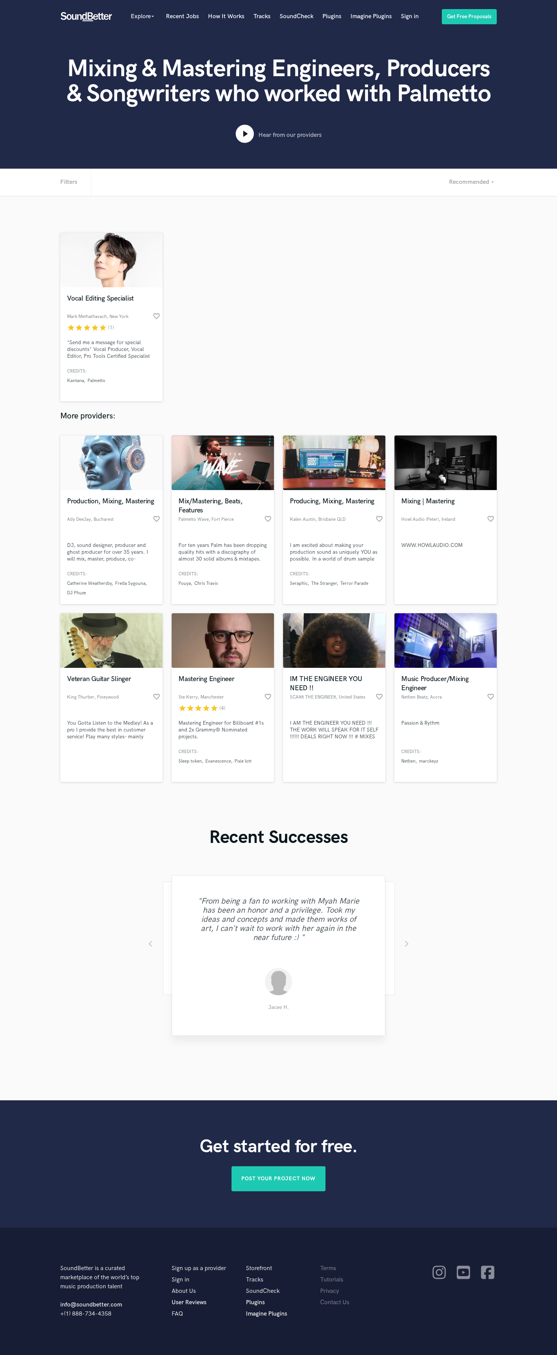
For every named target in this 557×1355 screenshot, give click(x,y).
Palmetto (96, 381)
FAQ (177, 1313)
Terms (328, 1268)
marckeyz (428, 761)
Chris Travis (206, 583)
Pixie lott (243, 761)
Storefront (259, 1268)
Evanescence (218, 761)
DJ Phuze (76, 593)
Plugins (331, 16)
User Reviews (189, 1302)
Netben (408, 761)
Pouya (184, 583)
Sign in (410, 16)
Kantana (75, 381)
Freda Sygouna (130, 583)
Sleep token (190, 761)
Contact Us (334, 1302)
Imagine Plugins (371, 16)
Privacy (329, 1291)
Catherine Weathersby (89, 583)
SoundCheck (296, 16)
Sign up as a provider (199, 1268)
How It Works (226, 16)
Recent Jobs (182, 16)
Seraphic (299, 583)
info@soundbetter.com (91, 1304)
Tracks (262, 16)
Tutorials (331, 1279)
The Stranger (324, 583)
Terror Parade (354, 583)
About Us (184, 1291)
